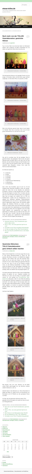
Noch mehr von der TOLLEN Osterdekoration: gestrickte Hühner (13, 38)
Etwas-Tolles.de (6, 430)
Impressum (25, 26)
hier (3, 130)
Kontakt (8, 26)
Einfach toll (5, 428)
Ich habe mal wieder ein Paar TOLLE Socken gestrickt (16, 229)
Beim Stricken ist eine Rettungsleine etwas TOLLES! (16, 413)
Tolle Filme (5, 433)
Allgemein (4, 426)
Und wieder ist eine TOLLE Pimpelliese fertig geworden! (17, 227)
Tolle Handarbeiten (14, 235)
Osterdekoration (5, 236)
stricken (16, 236)
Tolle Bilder (5, 431)
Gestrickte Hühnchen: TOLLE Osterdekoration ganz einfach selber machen (13, 246)
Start (4, 26)
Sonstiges (12, 236)
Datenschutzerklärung (16, 26)
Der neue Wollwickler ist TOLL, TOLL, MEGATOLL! (16, 414)
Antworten (21, 420)
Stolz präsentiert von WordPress (21, 471)
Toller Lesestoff (6, 436)
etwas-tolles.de (8, 8)
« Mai (7, 451)
